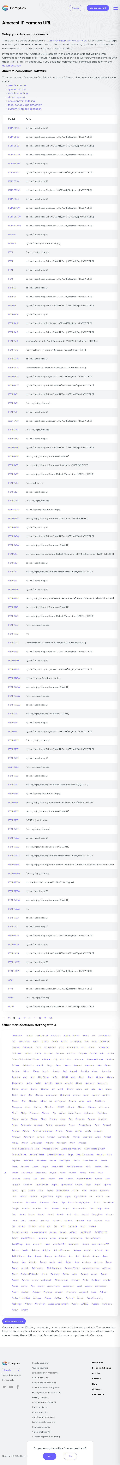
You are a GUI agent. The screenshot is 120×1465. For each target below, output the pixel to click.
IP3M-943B (13, 430)
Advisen (15, 1065)
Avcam (24, 1310)
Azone (109, 1262)
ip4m (10, 980)
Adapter (83, 1053)
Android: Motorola (29, 1274)
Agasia (45, 1071)
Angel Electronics (85, 1155)
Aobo (62, 1173)
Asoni (22, 1214)
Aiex (73, 1077)
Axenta (32, 1262)
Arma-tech (17, 1203)
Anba (98, 1137)
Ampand (83, 1292)
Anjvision (16, 1161)
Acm (38, 1047)
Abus (35, 1042)
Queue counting (40, 1368)
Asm (14, 1214)
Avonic (38, 1256)
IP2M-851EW (14, 164)
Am (70, 1119)
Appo (88, 1185)
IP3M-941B (13, 314)
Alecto (95, 1095)
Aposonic (27, 1185)
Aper (43, 1179)
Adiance (46, 1059)
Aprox (14, 1191)
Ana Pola (87, 1137)
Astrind (85, 1214)
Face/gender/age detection (46, 1393)
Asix (107, 1209)
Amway (76, 1137)
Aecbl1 (40, 1065)
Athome (80, 1220)
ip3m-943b (13, 421)
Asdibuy (96, 1280)
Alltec (35, 1280)
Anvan (15, 1173)
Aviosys (77, 1250)
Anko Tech (29, 1161)
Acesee (15, 1047)
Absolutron (24, 1042)
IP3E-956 (12, 243)
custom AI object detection (24, 109)
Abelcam (55, 1036)
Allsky (23, 1113)
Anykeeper (41, 1173)
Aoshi (91, 1173)
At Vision (57, 1220)
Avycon (15, 1262)
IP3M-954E (13, 590)
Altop (62, 1119)
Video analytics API (41, 1432)
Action (92, 1047)
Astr (76, 1214)
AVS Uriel (106, 1268)
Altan (43, 1119)
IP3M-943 (12, 394)
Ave (28, 1244)
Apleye (98, 1179)
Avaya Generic (93, 1238)
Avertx (86, 1244)
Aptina (31, 1191)
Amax (14, 1125)
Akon (23, 1095)
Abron (41, 1286)
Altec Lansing (61, 1280)
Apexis (52, 1179)
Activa (28, 1053)
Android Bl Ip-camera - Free (25, 1149)
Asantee (37, 1209)
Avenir (104, 1274)
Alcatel (76, 1095)
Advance (78, 1059)
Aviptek (88, 1250)
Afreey (36, 1071)
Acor (61, 1047)
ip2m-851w (13, 173)
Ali (50, 1101)
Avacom (43, 1238)
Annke (77, 1161)
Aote (100, 1173)
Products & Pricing (101, 1368)
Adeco (88, 1286)
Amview (51, 1137)
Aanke (24, 1286)
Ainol (90, 1077)
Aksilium (25, 1292)
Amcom (59, 1292)
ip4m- (11, 998)
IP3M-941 (12, 288)
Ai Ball (55, 1077)
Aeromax (89, 1065)
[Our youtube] (11, 1387)
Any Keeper (26, 1173)
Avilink (15, 1286)
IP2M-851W (13, 181)
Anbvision (61, 1143)
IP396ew (12, 235)
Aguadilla (106, 1071)
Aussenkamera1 (39, 1232)
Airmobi (48, 1083)
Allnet (14, 1113)
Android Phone (19, 1155)
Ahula (14, 1274)
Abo (33, 1286)
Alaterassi (65, 1095)
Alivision (36, 1292)
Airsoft (79, 1083)
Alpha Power (74, 1113)
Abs (14, 1042)
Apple (54, 1185)
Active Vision (53, 1286)
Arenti (80, 1298)
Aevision (16, 1071)
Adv (69, 1059)
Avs (70, 1256)
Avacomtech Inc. (91, 1268)
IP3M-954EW (14, 678)
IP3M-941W (13, 359)
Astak (51, 1214)
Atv (48, 1226)
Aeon (58, 1065)
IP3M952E (12, 554)
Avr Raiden (60, 1256)
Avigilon (46, 1250)
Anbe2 (15, 1143)
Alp (54, 1113)
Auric (82, 1226)
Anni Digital (64, 1161)
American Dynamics (42, 1131)
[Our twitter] (4, 1387)
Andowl (15, 1298)
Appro (97, 1185)
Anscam (25, 1167)
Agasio (56, 1071)
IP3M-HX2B (13, 936)
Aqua (40, 1191)
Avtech (86, 1256)
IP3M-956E (13, 776)
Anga (70, 1155)
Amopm (98, 1131)
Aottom (58, 1298)
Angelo (100, 1155)
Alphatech (46, 1280)
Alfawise (33, 1101)
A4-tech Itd (42, 1036)
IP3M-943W (13, 519)
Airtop (24, 1089)
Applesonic (66, 1185)
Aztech (25, 1268)
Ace (87, 1042)
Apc (35, 1179)
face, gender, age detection (25, 105)
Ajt (86, 1089)
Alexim (15, 1101)
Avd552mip (17, 1244)
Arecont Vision (72, 1268)
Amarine (102, 1119)
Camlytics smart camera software (67, 40)
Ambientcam (85, 1125)
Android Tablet (37, 1155)
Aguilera (16, 1077)
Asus (23, 1220)
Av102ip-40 (85, 1232)
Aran (84, 1191)
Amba (49, 1125)
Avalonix (63, 1238)
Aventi (75, 1304)
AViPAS (84, 1304)
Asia (92, 1209)
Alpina (15, 1119)
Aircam (110, 1077)
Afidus (26, 1071)
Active (38, 1053)
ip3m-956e (13, 767)
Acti (83, 1047)
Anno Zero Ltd (90, 1161)
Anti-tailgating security (43, 1417)
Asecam (56, 1209)
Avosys (48, 1256)
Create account (98, 8)
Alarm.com (51, 1095)
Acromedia (72, 1047)
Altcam (53, 1119)
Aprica (66, 1274)
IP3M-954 (12, 581)
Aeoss (68, 1065)
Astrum (109, 1214)
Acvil (79, 1286)
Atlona (28, 1304)
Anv (106, 1167)
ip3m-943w (13, 510)
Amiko (69, 1131)
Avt (77, 1256)
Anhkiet (26, 1298)
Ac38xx (44, 1042)
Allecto (71, 1107)
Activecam (68, 1286)
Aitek (60, 1089)
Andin (72, 1143)
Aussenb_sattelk (20, 1232)
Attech (21, 1226)
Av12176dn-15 (101, 1232)
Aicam (15, 1292)
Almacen (34, 1113)
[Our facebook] (18, 1387)
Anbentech (36, 1143)
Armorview (31, 1203)
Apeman (55, 1274)
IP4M (10, 989)
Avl (107, 1250)
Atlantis (98, 1220)
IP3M (10, 252)
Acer (94, 1042)
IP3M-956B (13, 740)
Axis (60, 1262)
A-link (28, 1107)
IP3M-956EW (14, 874)
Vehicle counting (40, 1378)
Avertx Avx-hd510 (100, 1244)
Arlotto (99, 1197)
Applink (78, 1185)
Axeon (43, 1262)
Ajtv (93, 1089)
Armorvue (44, 1203)
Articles (96, 1373)
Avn (29, 1256)
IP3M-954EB (13, 661)
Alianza (72, 1101)
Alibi (89, 1101)
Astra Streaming (95, 1298)
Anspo (45, 1167)
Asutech (33, 1220)
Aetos (108, 1065)
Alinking (37, 1107)
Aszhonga (17, 1304)
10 (50, 1018)
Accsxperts (75, 1042)
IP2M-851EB (13, 128)
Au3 (62, 1226)
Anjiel (109, 1155)
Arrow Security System (79, 1203)
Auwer (63, 1232)
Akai (101, 1089)
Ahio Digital (43, 1077)
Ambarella (60, 1125)
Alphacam (89, 1113)
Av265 (15, 1238)
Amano (91, 1119)
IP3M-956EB (13, 829)
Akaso (109, 1089)
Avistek (98, 1250)
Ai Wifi (65, 1077)
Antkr (88, 1167)
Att (13, 1226)
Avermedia (74, 1244)
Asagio (15, 1209)
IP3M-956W (13, 918)
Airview (34, 1089)
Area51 (23, 1197)
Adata (93, 1053)
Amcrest (107, 1125)
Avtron (96, 1256)
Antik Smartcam (75, 1167)
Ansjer (44, 1274)
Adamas (71, 1053)
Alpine (24, 1119)
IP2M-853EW (14, 217)
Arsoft (96, 1203)
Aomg (83, 1173)
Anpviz (104, 1161)
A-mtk (40, 1137)
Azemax (98, 1262)
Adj (55, 1059)
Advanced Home (95, 1059)
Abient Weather (71, 1036)
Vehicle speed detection (44, 1383)
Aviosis (15, 1280)
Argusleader (80, 1197)
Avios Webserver (62, 1250)
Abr (93, 1036)
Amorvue (16, 1137)
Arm (108, 1197)
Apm (107, 1179)
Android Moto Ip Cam (94, 1149)
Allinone (92, 1107)
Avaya (94, 1274)
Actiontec (17, 1053)
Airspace (90, 1083)
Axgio (52, 1262)
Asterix (60, 1214)
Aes (99, 1065)
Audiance (72, 1226)
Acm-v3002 (50, 1047)
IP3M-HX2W (13, 962)
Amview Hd (63, 1137)
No (70, 1456)
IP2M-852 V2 (14, 190)
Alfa (23, 1101)
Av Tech (73, 1232)
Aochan (72, 1173)
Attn (41, 1226)
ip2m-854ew (14, 226)
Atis (89, 1220)
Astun (14, 1220)
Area (14, 1197)
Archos (93, 1191)
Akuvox (39, 1095)
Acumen (48, 1053)
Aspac (31, 1214)
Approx (107, 1185)
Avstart (95, 1304)
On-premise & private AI (44, 1402)
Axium (69, 1262)
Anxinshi (75, 1280)
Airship (58, 1083)
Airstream (102, 1083)
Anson (35, 1167)
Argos (59, 1197)
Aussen (92, 1226)
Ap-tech (70, 1298)
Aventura (37, 1244)
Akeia (14, 1095)
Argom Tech (47, 1197)
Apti (23, 1191)
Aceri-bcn (104, 1042)
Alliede (81, 1107)
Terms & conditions (11, 1375)
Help (94, 1384)
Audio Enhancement (58, 1304)
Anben (25, 1143)
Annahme (41, 1161)
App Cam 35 (42, 1185)
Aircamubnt (17, 1083)
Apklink (69, 1179)
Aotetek (16, 1179)
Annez (53, 1161)
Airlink (29, 1083)
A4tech (29, 1036)
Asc (46, 1209)
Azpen (15, 1268)
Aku (30, 1095)
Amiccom (71, 1292)
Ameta (59, 1131)
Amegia (15, 1131)
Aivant (70, 1089)
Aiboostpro (100, 1286)
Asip (99, 1209)
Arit (91, 1197)
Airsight (68, 1083)
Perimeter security (41, 1427)
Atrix (107, 1220)
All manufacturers (14, 1321)
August (84, 1274)
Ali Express (60, 1101)
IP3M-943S (13, 501)
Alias (81, 1101)
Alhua (43, 1101)
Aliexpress (17, 1107)
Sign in (75, 8)
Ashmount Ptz (79, 1209)
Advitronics (28, 1065)
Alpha (62, 1113)
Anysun (53, 1173)
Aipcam (99, 1077)
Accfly (64, 1042)
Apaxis (26, 1179)
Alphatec (102, 1113)
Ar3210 (75, 1191)
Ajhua (79, 1089)
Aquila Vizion (62, 1191)
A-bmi (86, 1036)
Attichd (32, 1226)
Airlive (38, 1083)
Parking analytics (40, 1397)
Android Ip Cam (50, 1149)
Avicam (15, 1250)
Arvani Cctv (108, 1203)
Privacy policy (8, 1380)
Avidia (25, 1250)
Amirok (78, 1131)
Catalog (96, 1389)
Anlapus (37, 1298)
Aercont (78, 1065)
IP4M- (11, 1007)
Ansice (48, 1298)
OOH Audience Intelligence (45, 1388)
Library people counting (43, 1422)
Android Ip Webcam (71, 1149)
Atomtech (40, 1304)
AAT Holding (37, 1268)
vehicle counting (18, 93)
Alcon (86, 1095)
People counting (40, 1363)
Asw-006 (45, 1220)
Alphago (48, 1292)
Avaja (53, 1238)
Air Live (25, 1280)
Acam (55, 1042)
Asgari (66, 1209)
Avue (105, 1256)
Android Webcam (55, 1155)
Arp (63, 1203)
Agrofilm (85, 1071)
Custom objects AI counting (46, 1437)
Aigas (81, 1077)
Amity (88, 1131)
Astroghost (97, 1214)
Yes (49, 1456)
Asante (25, 1209)
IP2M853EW (14, 208)
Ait (53, 1089)
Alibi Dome (100, 1101)
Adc (102, 1053)
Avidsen (36, 1250)
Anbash (107, 1137)
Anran (14, 1167)
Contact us (98, 1395)
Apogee (16, 1185)
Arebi (74, 1274)
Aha (25, 1077)
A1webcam (17, 1036)
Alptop (34, 1119)
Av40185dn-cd (28, 1238)
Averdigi (107, 1280)
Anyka (86, 1280)
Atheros (68, 1220)
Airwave (45, 1089)
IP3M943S (12, 492)
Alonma (45, 1113)
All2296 (61, 1107)
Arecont (34, 1197)
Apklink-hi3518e (84, 1179)
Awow (15, 1310)
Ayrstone (86, 1262)
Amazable (26, 1125)
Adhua (110, 1053)
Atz (55, 1226)
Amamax (80, 1119)
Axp (77, 1262)
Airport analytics (40, 1412)
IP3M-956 (12, 714)
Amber (72, 1125)
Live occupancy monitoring (45, 1373)
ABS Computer (54, 1268)
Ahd (32, 1077)
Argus (68, 1197)
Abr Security (104, 1036)
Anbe (93, 1292)
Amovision (29, 1137)
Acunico (60, 1053)
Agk (65, 1071)
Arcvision (104, 1191)
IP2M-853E (13, 199)
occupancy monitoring (21, 101)
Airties (15, 1089)
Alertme (106, 1095)
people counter (17, 85)
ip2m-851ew (14, 155)
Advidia (110, 1059)
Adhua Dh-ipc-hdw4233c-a (25, 1059)
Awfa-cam (107, 1304)
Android (82, 1143)
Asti (69, 1214)
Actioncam (103, 1047)
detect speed (16, 97)
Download (97, 1363)
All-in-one (104, 1107)
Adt (62, 1059)
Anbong (49, 1143)
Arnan (55, 1203)
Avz (24, 1262)
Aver (48, 1244)
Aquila (50, 1191)
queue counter (17, 89)
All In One (49, 1107)
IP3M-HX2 (12, 927)
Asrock (41, 1214)
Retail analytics (39, 1407)
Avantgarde (76, 1238)
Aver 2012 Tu (59, 1244)
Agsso (95, 1071)
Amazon (38, 1125)
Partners (96, 1379)
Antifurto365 (57, 1167)
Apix (61, 1179)
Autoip (53, 1232)
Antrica (98, 1167)
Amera (26, 1131)
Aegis (49, 1065)
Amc (97, 1125)
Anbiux (103, 1292)
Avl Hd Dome (18, 1256)
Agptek (73, 1071)
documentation (11, 65)
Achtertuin (28, 1047)
